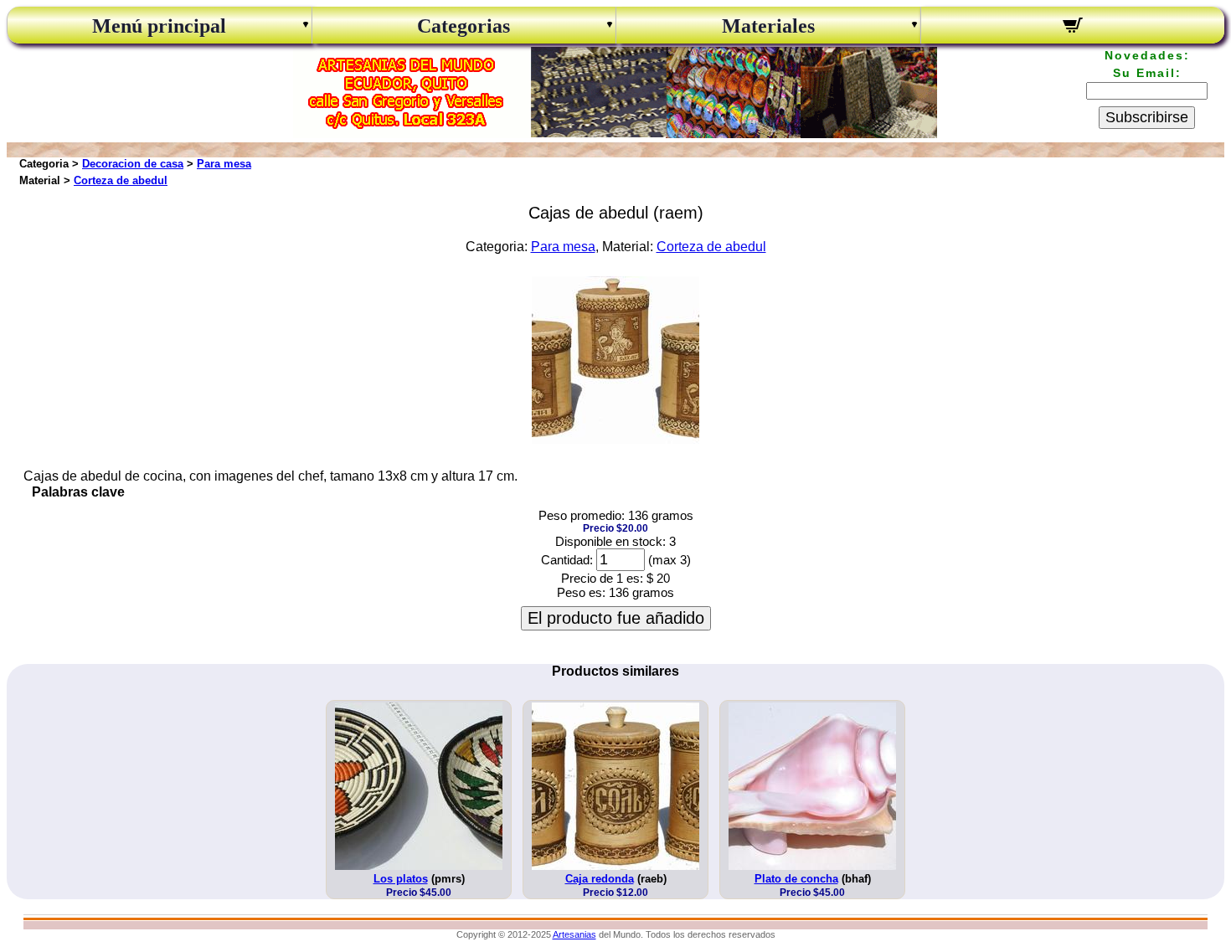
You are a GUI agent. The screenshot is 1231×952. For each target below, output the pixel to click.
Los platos (400, 878)
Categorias (463, 26)
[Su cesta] (1073, 27)
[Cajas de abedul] (615, 439)
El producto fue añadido (616, 618)
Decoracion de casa (132, 163)
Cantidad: (567, 560)
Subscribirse (1146, 117)
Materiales (768, 26)
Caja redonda (599, 878)
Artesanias (574, 934)
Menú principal (159, 26)
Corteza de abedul (120, 180)
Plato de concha (796, 878)
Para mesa (224, 163)
